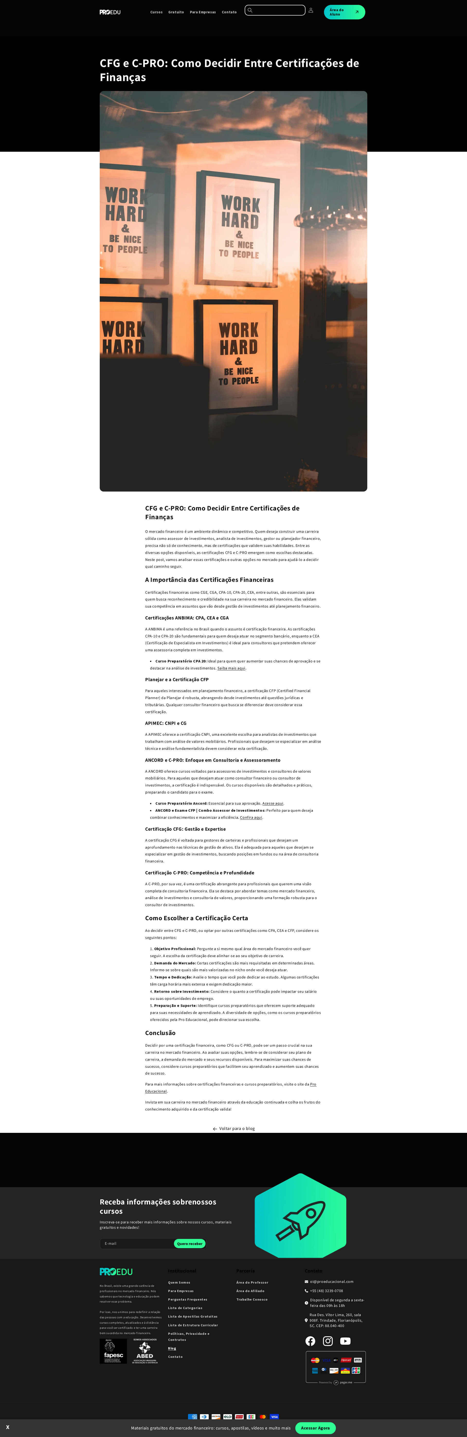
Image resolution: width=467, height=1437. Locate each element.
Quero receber (189, 1243)
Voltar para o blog (237, 1129)
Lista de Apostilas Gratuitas (193, 1316)
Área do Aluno (337, 12)
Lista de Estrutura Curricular (193, 1325)
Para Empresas (181, 1291)
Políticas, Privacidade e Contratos (188, 1336)
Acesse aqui (272, 803)
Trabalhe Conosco (252, 1299)
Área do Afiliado (250, 1291)
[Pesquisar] (275, 10)
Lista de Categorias (185, 1308)
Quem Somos (179, 1282)
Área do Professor (252, 1282)
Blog (172, 1348)
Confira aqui (251, 817)
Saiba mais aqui (231, 668)
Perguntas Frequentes (187, 1299)
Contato (175, 1356)
